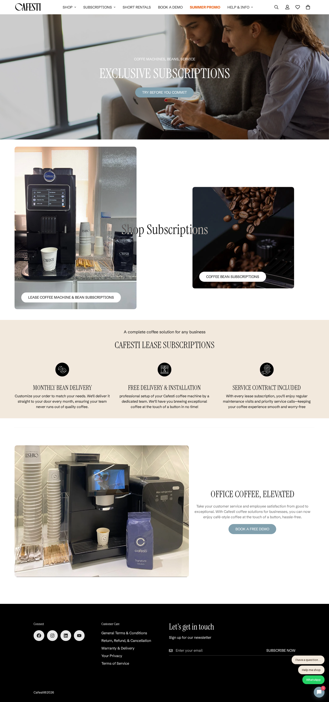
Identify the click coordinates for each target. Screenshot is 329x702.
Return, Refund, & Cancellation (126, 640)
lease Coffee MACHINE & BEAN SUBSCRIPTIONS (71, 297)
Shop (68, 7)
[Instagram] (52, 635)
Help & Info (238, 7)
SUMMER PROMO (205, 7)
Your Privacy (111, 655)
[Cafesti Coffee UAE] (28, 7)
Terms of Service (115, 663)
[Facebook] (39, 635)
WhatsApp (313, 679)
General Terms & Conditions (124, 633)
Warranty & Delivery (118, 648)
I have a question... (308, 660)
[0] (308, 7)
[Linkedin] (65, 635)
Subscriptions (97, 7)
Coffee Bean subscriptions (232, 276)
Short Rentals (137, 7)
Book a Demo (170, 7)
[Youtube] (79, 635)
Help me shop (311, 670)
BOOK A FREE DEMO (252, 529)
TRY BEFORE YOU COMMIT (164, 92)
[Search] (276, 7)
